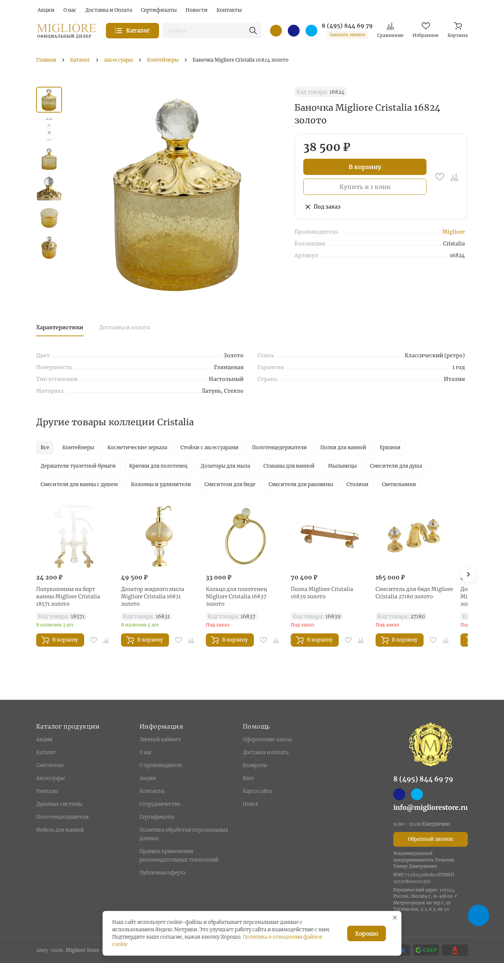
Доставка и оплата (124, 327)
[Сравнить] (454, 176)
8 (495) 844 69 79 (347, 26)
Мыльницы (342, 466)
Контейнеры (78, 447)
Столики (357, 484)
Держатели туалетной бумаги (78, 466)
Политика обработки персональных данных (183, 834)
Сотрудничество (159, 804)
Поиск (250, 804)
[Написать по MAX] (294, 31)
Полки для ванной (343, 447)
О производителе (160, 765)
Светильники (399, 484)
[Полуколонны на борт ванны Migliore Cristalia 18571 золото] (75, 536)
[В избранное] (439, 176)
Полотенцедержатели (279, 447)
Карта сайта (257, 791)
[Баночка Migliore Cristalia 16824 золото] (178, 194)
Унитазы (47, 791)
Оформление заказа (267, 739)
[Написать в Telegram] (311, 31)
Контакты (152, 791)
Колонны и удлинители (161, 484)
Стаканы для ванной (289, 466)
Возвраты (255, 765)
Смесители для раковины (301, 484)
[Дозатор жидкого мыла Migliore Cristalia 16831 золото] (160, 536)
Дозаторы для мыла (225, 466)
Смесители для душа (396, 466)
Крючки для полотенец (158, 466)
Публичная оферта (162, 873)
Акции (44, 739)
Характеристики (59, 327)
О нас (145, 752)
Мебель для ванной (60, 830)
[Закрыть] (394, 917)
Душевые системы (59, 804)
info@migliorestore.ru (430, 807)
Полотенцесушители (62, 817)
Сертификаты (156, 817)
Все (45, 447)
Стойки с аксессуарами (209, 447)
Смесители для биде (229, 484)
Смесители (49, 765)
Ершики (390, 447)
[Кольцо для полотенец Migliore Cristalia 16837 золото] (244, 536)
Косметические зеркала (137, 447)
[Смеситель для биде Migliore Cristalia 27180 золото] (414, 536)
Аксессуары (50, 778)
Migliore (453, 231)
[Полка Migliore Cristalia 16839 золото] (329, 536)
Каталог (46, 752)
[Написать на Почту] (276, 31)
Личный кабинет (160, 739)
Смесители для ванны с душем (79, 484)
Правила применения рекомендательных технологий (178, 855)
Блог (248, 778)
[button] (467, 574)
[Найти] (253, 30)
